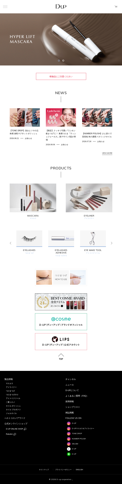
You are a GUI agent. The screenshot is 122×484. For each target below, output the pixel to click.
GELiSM (75, 444)
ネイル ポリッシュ (13, 406)
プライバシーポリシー (63, 469)
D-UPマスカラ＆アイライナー (83, 428)
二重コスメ (10, 402)
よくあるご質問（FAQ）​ (76, 396)
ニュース (69, 385)
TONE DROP (77, 433)
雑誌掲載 (69, 412)
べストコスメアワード (14, 418)
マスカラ (9, 383)
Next (111, 243)
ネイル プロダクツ (13, 410)
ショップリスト (72, 407)
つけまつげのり (61, 255)
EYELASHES (29, 250)
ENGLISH (79, 469)
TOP (61, 359)
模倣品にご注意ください (61, 76)
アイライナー (11, 387)
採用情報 (69, 401)
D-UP (74, 423)
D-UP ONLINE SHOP (15, 429)
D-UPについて (72, 390)
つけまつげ (29, 253)
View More (107, 153)
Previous (10, 243)
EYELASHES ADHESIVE (61, 251)
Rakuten (9, 434)
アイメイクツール (93, 253)
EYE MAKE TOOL (93, 250)
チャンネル (70, 379)
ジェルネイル (11, 413)
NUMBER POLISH (79, 439)
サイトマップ (44, 469)
